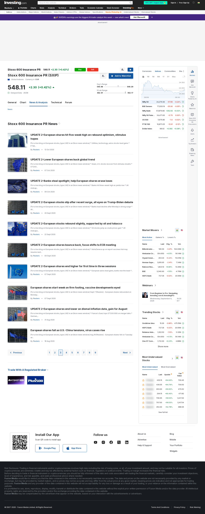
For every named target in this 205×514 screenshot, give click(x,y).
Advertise (142, 439)
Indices (9, 12)
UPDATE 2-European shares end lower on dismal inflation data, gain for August (79, 308)
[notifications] (193, 2)
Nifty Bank (146, 111)
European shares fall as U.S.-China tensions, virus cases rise (68, 330)
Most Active (147, 237)
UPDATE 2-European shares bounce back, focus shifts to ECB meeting (73, 244)
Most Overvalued (168, 367)
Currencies (146, 71)
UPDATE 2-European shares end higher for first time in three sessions (73, 266)
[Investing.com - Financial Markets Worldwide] (15, 3)
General (12, 102)
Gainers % (160, 237)
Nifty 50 (145, 102)
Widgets (173, 451)
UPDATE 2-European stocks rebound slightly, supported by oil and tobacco (76, 223)
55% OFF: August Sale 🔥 (155, 3)
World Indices (46, 12)
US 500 (145, 120)
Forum (68, 102)
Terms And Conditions (160, 507)
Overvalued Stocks (148, 12)
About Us (142, 434)
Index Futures (59, 12)
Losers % (172, 237)
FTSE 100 (146, 124)
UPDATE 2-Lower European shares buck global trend (63, 159)
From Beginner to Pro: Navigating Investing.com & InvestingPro (164, 294)
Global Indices (84, 12)
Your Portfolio (176, 445)
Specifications (97, 12)
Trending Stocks (151, 312)
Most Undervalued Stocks (152, 359)
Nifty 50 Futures (148, 115)
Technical (56, 102)
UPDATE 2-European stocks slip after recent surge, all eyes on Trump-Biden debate (82, 202)
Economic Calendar (95, 8)
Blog (172, 434)
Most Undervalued (150, 367)
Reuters (36, 150)
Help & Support (145, 445)
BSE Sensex (147, 106)
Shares (182, 71)
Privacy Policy (179, 507)
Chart (23, 102)
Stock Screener (113, 8)
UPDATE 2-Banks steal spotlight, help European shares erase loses (71, 180)
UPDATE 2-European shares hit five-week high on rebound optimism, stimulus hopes (78, 136)
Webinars (147, 285)
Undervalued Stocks (131, 12)
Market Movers (150, 230)
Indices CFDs (72, 12)
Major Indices (34, 12)
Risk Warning (195, 507)
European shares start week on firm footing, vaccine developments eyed (75, 287)
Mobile (173, 439)
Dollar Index (147, 129)
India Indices (21, 12)
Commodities (170, 71)
